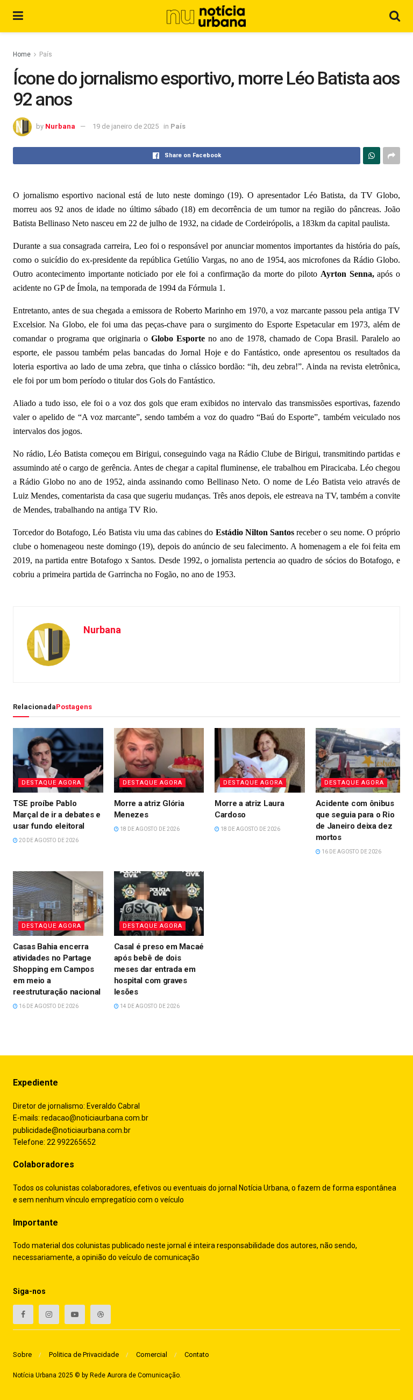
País (45, 54)
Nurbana (60, 126)
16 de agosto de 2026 (351, 852)
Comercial (151, 1354)
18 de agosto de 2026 (149, 829)
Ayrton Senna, (347, 273)
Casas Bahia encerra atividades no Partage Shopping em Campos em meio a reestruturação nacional (57, 969)
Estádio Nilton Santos (255, 532)
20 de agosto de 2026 (48, 840)
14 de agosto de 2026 (149, 1006)
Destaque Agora (51, 782)
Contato (196, 1354)
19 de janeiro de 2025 (125, 126)
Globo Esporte (178, 338)
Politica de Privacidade (84, 1354)
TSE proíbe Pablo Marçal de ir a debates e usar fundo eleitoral (57, 815)
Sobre (22, 1354)
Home (22, 54)
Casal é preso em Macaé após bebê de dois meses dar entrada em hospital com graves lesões (159, 969)
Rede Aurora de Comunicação (135, 1375)
